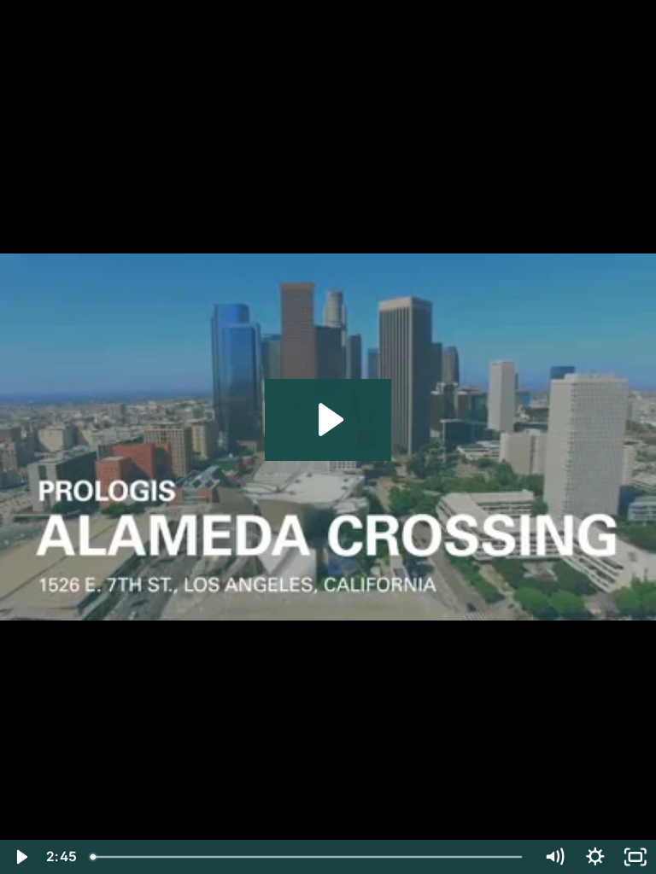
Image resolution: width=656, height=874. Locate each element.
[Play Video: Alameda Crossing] (328, 419)
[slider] (308, 857)
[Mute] (554, 857)
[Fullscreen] (635, 857)
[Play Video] (20, 857)
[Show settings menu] (595, 857)
